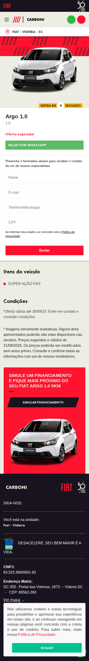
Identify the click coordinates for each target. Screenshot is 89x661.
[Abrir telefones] (81, 19)
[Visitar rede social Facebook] (28, 503)
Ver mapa (11, 600)
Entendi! (47, 648)
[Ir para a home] (38, 19)
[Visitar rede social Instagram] (36, 503)
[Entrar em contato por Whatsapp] (71, 19)
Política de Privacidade (36, 634)
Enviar (44, 250)
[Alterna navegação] (8, 19)
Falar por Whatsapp (27, 145)
